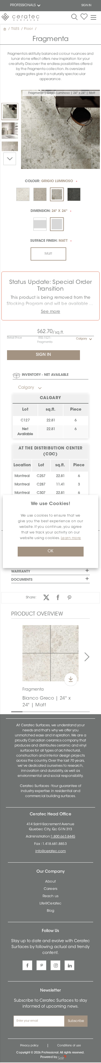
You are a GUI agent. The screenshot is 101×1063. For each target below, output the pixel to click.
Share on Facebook (58, 597)
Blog (50, 911)
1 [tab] (14, 711)
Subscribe (76, 1021)
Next (9, 158)
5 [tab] (59, 711)
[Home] (5, 29)
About (50, 881)
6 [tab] (70, 711)
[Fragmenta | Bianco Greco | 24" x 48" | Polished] (10, 149)
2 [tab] (25, 711)
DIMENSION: (49, 211)
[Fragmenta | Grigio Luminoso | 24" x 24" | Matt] (10, 111)
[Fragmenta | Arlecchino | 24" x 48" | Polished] (10, 130)
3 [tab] (36, 711)
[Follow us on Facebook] (27, 965)
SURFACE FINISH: (48, 241)
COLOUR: (49, 181)
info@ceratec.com (50, 851)
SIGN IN (86, 5)
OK (50, 551)
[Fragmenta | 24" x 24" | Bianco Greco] (50, 653)
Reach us (50, 896)
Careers (50, 889)
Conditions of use (69, 1045)
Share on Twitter (46, 597)
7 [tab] (81, 711)
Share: (31, 597)
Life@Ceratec (50, 903)
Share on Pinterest (69, 597)
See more (50, 312)
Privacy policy (29, 1045)
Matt (48, 253)
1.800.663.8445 (63, 836)
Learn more (71, 538)
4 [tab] (47, 711)
